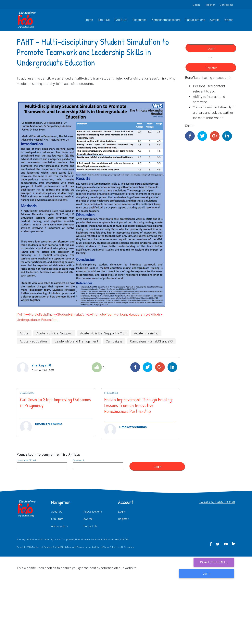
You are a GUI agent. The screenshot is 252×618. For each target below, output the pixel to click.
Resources (139, 19)
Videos (228, 19)
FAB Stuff (121, 19)
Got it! (206, 573)
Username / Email (26, 460)
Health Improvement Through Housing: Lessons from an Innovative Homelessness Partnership (138, 405)
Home (89, 19)
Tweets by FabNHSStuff (217, 502)
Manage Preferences (213, 562)
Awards (215, 19)
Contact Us (226, 4)
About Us (104, 19)
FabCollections (195, 19)
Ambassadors (59, 526)
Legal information (125, 547)
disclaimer (96, 547)
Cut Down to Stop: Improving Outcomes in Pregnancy (55, 402)
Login (196, 4)
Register (210, 4)
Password (78, 460)
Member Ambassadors (166, 19)
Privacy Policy (109, 547)
